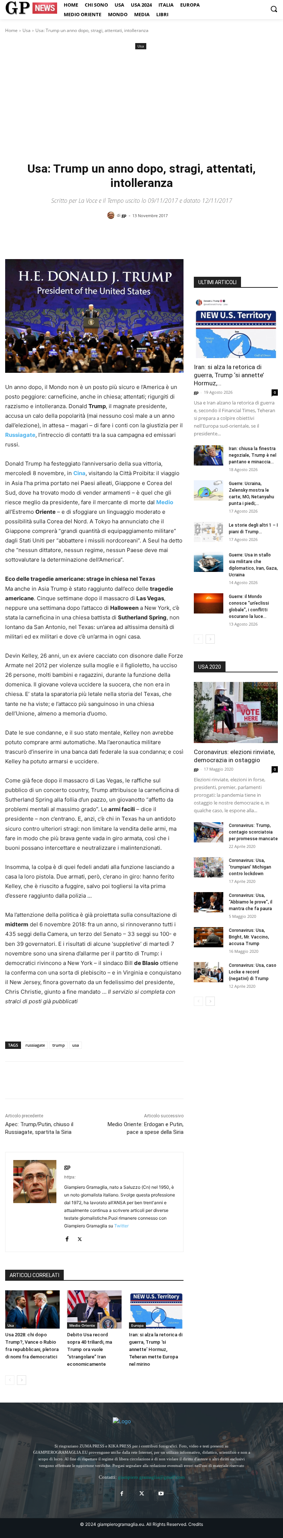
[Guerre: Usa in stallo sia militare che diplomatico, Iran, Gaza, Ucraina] (208, 562)
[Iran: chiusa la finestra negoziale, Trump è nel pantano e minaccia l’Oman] (208, 455)
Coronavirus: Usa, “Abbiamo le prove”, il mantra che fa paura (250, 902)
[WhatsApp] (63, 1080)
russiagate (35, 1045)
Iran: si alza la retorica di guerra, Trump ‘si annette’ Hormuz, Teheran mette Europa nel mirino (155, 1349)
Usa (26, 30)
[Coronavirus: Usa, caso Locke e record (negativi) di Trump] (208, 972)
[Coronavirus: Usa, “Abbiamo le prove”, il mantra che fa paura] (208, 902)
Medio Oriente (82, 1325)
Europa (137, 1325)
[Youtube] (161, 1493)
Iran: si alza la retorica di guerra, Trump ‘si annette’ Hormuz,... (229, 375)
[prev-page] (9, 1380)
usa (75, 1045)
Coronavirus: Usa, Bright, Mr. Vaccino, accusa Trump (249, 937)
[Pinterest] (46, 1080)
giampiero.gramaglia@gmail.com (151, 1477)
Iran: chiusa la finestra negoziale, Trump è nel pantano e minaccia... (252, 455)
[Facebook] (12, 1080)
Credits (195, 1524)
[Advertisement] (141, 106)
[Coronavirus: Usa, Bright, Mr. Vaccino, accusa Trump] (208, 937)
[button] (273, 9)
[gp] (112, 215)
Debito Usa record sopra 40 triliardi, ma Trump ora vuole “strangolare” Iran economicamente (89, 1349)
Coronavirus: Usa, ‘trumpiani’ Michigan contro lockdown (250, 867)
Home (11, 30)
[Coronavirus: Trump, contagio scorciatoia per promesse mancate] (208, 832)
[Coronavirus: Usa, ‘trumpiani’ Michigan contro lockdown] (208, 867)
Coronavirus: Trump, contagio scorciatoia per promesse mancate (253, 832)
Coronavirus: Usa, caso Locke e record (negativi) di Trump (252, 972)
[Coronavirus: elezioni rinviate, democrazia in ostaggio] (236, 712)
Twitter (121, 1225)
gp (124, 215)
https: (70, 1177)
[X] (29, 1080)
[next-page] (21, 1380)
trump (58, 1045)
